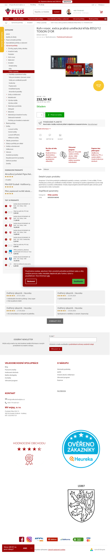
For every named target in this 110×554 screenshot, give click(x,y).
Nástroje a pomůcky (14, 106)
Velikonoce (9, 149)
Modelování (12, 97)
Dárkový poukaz (11, 161)
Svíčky (8, 126)
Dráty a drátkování (14, 94)
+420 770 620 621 (78, 10)
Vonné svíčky (12, 132)
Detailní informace (43, 129)
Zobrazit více (55, 321)
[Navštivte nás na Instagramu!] (29, 539)
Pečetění (11, 54)
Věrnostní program (11, 380)
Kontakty (8, 378)
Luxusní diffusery (14, 135)
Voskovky (12, 83)
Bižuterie (11, 112)
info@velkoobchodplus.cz (15, 399)
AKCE (8, 34)
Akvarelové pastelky (15, 92)
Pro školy (41, 5)
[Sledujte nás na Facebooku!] (21, 539)
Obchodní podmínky (63, 369)
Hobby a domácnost (13, 146)
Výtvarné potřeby (12, 45)
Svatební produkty (12, 155)
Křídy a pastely (13, 71)
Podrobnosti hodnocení (64, 37)
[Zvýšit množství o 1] (44, 113)
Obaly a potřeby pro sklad (14, 143)
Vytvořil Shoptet (99, 549)
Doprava (60, 380)
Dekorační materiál (14, 117)
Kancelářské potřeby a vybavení (16, 43)
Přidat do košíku (56, 115)
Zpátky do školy (11, 37)
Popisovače (12, 86)
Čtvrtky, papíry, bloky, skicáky (17, 48)
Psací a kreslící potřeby (13, 40)
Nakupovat (67, 1)
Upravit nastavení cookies (56, 549)
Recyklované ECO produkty (15, 158)
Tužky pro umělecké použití (18, 80)
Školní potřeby (10, 123)
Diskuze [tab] (46, 169)
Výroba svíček (12, 103)
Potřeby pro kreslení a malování (18, 120)
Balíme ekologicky (11, 375)
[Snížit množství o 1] (44, 116)
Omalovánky (13, 66)
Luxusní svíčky (13, 129)
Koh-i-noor (11, 57)
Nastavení (31, 281)
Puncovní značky (10, 370)
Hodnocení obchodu (11, 372)
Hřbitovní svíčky (13, 138)
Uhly (10, 69)
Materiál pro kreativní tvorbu (17, 115)
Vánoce (8, 152)
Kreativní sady (13, 51)
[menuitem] (7, 19)
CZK (93, 5)
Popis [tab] (39, 169)
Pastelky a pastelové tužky (17, 74)
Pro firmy (33, 5)
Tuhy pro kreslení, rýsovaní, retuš (19, 77)
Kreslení (10, 63)
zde (48, 276)
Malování (11, 60)
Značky (8, 163)
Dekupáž (11, 109)
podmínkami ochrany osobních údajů (81, 344)
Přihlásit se (55, 349)
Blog (6, 367)
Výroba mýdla (12, 100)
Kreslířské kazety (14, 89)
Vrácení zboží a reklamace (65, 375)
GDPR (59, 372)
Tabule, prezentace (12, 140)
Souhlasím (78, 281)
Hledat (57, 12)
